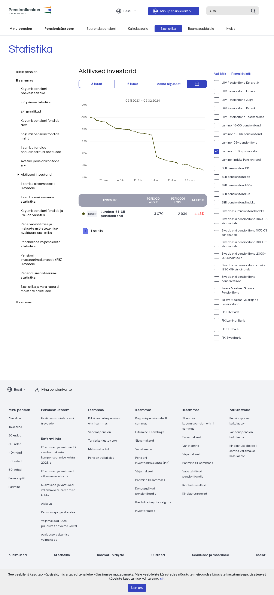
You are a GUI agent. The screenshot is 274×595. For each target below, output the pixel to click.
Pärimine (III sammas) (197, 463)
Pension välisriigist (101, 458)
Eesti (127, 11)
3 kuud (96, 84)
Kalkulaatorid (138, 28)
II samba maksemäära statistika (37, 199)
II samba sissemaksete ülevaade (38, 185)
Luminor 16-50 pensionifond (241, 125)
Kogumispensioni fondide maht (40, 136)
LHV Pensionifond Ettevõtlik (240, 83)
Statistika (168, 28)
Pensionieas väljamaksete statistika (40, 244)
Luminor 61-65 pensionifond (113, 214)
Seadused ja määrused (210, 555)
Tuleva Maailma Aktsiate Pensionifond (238, 290)
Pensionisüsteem (59, 28)
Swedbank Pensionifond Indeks (243, 211)
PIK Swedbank (231, 338)
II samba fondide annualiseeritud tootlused (41, 149)
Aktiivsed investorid (36, 174)
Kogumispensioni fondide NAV (40, 122)
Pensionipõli (17, 478)
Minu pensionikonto (175, 11)
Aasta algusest (168, 84)
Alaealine (15, 418)
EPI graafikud (31, 111)
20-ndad (15, 435)
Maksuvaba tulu (99, 449)
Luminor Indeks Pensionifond (241, 160)
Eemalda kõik (241, 73)
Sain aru (137, 587)
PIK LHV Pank (230, 312)
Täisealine (15, 427)
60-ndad (15, 470)
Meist (230, 28)
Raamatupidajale (201, 28)
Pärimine (15, 487)
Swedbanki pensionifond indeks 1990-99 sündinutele (243, 267)
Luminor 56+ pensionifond (240, 142)
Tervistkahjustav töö (102, 440)
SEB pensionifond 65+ (237, 194)
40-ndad (15, 452)
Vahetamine (143, 449)
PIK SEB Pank (230, 329)
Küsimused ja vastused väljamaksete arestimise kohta (58, 490)
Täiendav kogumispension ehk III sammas (198, 423)
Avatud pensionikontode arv (40, 163)
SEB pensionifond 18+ (236, 168)
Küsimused (18, 555)
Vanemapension (99, 432)
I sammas (96, 410)
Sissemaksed (144, 440)
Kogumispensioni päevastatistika (34, 90)
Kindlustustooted (194, 494)
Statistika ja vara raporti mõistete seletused (40, 288)
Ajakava (46, 504)
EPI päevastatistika (36, 102)
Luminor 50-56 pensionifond (242, 134)
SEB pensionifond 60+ (237, 185)
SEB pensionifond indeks (238, 202)
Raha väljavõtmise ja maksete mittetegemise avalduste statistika (39, 228)
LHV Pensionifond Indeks (238, 91)
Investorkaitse (145, 511)
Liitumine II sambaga (149, 432)
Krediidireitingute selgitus (153, 502)
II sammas (24, 80)
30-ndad (15, 444)
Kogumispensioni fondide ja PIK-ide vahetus (42, 212)
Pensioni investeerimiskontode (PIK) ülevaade (41, 259)
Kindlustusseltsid (194, 485)
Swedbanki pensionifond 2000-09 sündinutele (244, 256)
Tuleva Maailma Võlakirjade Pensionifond (240, 302)
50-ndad (15, 461)
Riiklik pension (27, 72)
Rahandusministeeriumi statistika (39, 275)
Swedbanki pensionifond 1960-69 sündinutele (245, 221)
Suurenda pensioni (101, 28)
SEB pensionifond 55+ (237, 177)
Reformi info (51, 438)
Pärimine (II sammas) (150, 480)
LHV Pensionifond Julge (237, 100)
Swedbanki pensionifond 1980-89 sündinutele (245, 244)
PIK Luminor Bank (233, 320)
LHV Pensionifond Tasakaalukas (243, 117)
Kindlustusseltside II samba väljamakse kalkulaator (243, 451)
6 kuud (132, 84)
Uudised (158, 555)
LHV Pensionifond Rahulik (239, 108)
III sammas (24, 302)
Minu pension (20, 28)
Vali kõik (220, 73)
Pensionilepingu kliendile (58, 512)
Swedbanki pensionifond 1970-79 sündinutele (244, 233)
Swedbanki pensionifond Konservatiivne (239, 279)
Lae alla (97, 230)
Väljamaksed (144, 471)
